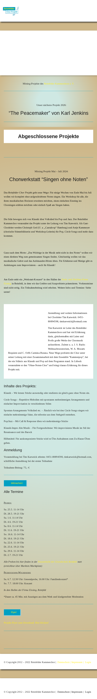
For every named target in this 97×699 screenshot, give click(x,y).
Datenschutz (63, 662)
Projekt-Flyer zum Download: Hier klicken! (26, 622)
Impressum (76, 662)
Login (88, 662)
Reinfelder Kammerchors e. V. (59, 83)
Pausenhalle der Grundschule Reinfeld (57, 561)
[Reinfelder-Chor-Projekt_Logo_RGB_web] (10, 4)
